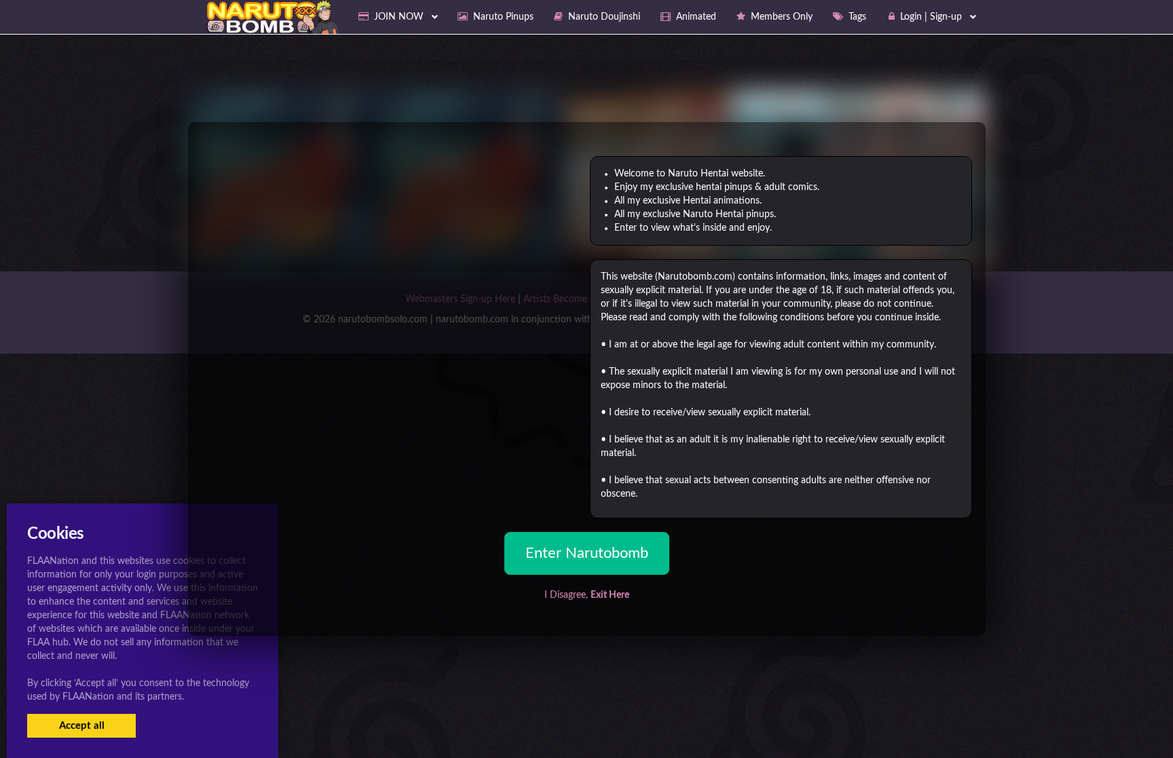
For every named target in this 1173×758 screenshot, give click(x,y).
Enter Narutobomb (586, 553)
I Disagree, (586, 595)
